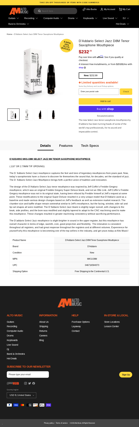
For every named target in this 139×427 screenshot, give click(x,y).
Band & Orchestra (16, 354)
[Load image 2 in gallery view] (27, 115)
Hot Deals (12, 358)
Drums (10, 335)
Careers (43, 335)
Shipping (43, 326)
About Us (43, 322)
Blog (41, 340)
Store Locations (112, 322)
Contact (75, 331)
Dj (8, 349)
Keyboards (12, 340)
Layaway (76, 326)
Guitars (10, 322)
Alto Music (78, 423)
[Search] (39, 11)
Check (126, 91)
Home (9, 34)
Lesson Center (111, 326)
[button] (124, 9)
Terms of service (61, 423)
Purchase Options (81, 322)
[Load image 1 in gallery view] (13, 115)
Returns (43, 331)
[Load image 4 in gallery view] (53, 115)
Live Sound (12, 344)
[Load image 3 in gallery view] (40, 115)
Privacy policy (49, 423)
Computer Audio (15, 331)
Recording (12, 326)
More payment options (105, 115)
